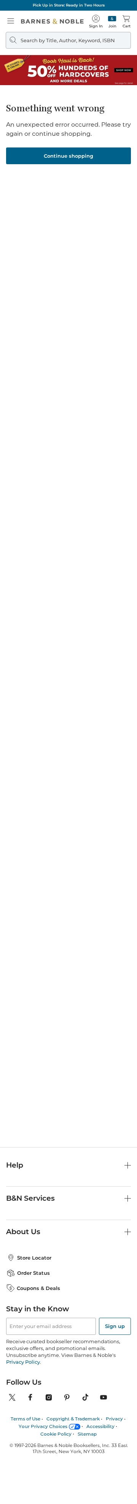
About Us (23, 1231)
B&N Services (30, 1198)
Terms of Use (25, 1419)
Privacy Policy (23, 1362)
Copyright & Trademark (73, 1419)
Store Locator (34, 1258)
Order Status (33, 1273)
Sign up (115, 1326)
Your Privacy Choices (43, 1426)
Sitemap (87, 1434)
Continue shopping (68, 156)
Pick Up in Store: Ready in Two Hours (69, 5)
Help (14, 1165)
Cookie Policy (56, 1434)
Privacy (114, 1419)
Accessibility (100, 1426)
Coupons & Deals (38, 1288)
